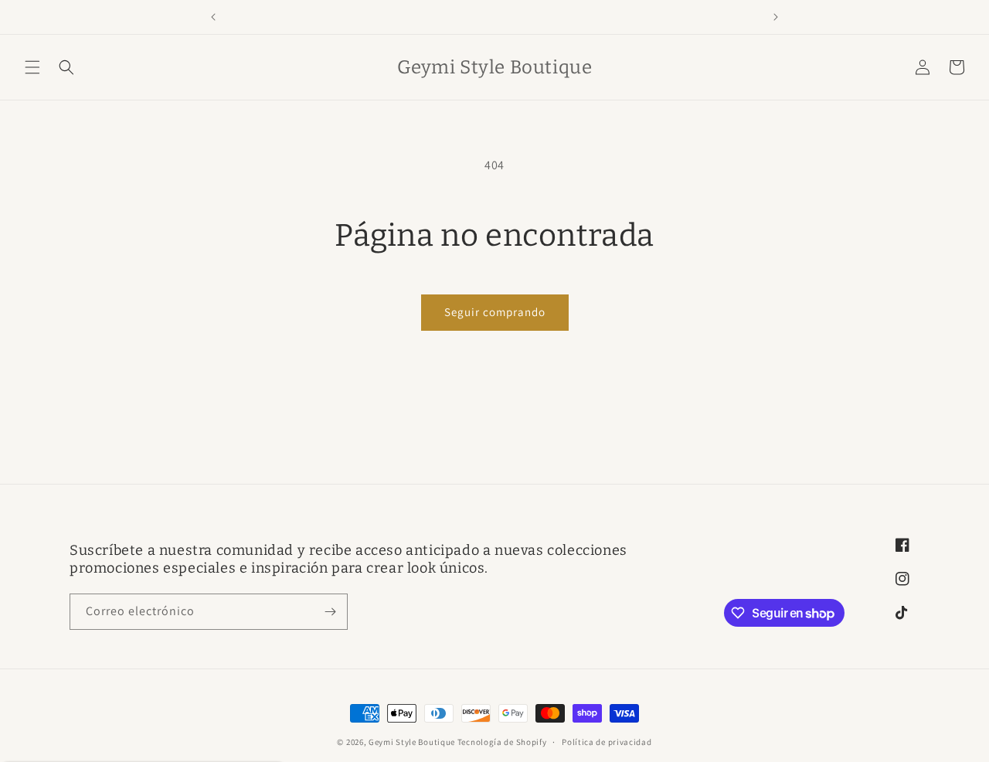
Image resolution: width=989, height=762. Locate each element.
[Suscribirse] (330, 612)
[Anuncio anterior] (213, 17)
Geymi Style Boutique (412, 741)
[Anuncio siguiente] (776, 17)
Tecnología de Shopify (502, 741)
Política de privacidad (606, 741)
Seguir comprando (494, 311)
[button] (32, 67)
